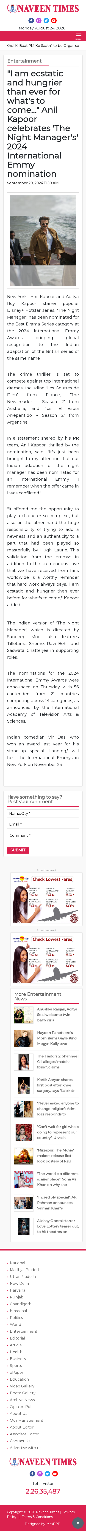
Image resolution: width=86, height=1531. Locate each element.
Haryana (17, 1290)
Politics (16, 1318)
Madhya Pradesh (25, 1270)
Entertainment (23, 1331)
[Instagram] (39, 20)
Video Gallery (22, 1386)
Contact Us (20, 1441)
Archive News (22, 1400)
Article (16, 1345)
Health (16, 1352)
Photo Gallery (23, 1393)
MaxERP (53, 1524)
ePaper (16, 1372)
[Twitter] (46, 20)
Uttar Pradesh (23, 1276)
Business (18, 1359)
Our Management (26, 1420)
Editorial (17, 1338)
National (17, 1263)
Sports (16, 1365)
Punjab (16, 1297)
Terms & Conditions (37, 1517)
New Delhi (19, 1283)
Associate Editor (24, 1434)
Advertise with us (25, 1448)
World (15, 1324)
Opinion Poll (21, 1407)
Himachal (18, 1311)
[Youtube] (54, 20)
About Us (18, 1413)
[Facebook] (31, 20)
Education (19, 1379)
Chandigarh (20, 1304)
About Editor (22, 1427)
